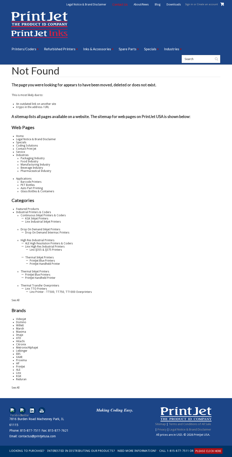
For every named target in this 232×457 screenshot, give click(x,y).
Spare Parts (127, 49)
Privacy (162, 429)
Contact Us (120, 4)
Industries (171, 49)
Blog (157, 4)
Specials (150, 49)
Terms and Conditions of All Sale (190, 424)
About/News (141, 4)
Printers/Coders (24, 49)
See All (15, 300)
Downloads (174, 4)
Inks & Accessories (97, 49)
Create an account (207, 4)
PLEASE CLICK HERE (208, 451)
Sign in (189, 4)
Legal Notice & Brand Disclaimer (86, 4)
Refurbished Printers (59, 49)
